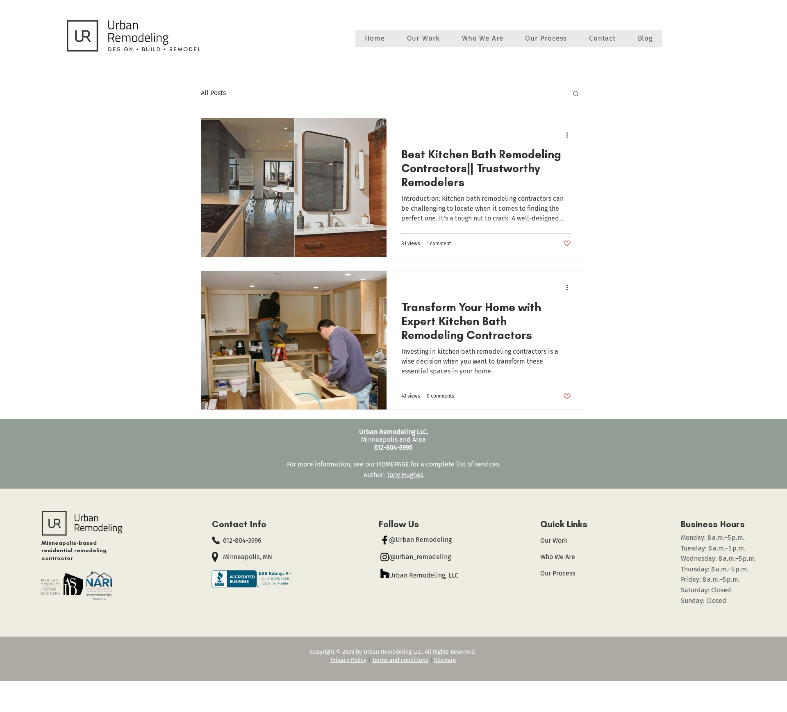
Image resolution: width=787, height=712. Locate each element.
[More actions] (570, 135)
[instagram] (384, 556)
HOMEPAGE (393, 464)
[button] (576, 94)
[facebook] (384, 540)
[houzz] (384, 573)
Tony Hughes (405, 475)
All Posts (213, 93)
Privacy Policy (348, 660)
